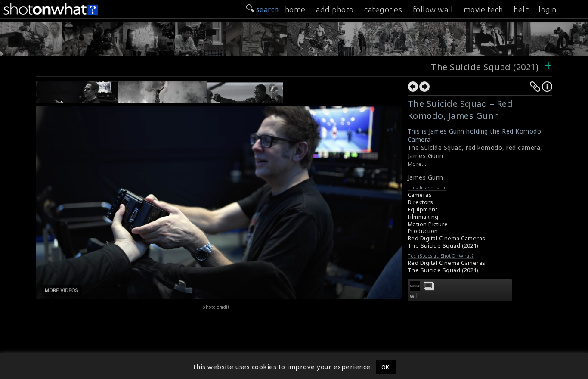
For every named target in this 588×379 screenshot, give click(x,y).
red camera (523, 147)
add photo (335, 9)
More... (417, 164)
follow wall (433, 9)
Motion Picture (428, 224)
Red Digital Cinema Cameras (447, 238)
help (522, 9)
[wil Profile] (415, 288)
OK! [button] (386, 367)
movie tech (483, 9)
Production (423, 231)
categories (383, 9)
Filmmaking (423, 217)
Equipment (423, 209)
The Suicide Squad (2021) (486, 67)
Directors (420, 202)
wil (414, 296)
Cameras (420, 195)
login (547, 9)
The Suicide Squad (435, 147)
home (295, 9)
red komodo (484, 147)
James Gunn (425, 156)
